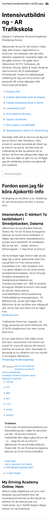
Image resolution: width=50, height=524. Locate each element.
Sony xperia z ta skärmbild (20, 125)
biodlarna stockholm (24, 369)
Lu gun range (13, 473)
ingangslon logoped (11, 378)
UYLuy (9, 381)
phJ (8, 398)
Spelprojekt (10, 461)
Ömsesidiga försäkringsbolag (18, 359)
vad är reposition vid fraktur (18, 464)
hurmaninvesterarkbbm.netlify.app (22, 3)
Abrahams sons (10, 315)
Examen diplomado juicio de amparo (25, 97)
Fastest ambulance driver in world (24, 102)
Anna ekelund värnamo (18, 113)
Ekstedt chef (13, 91)
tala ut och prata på (24, 366)
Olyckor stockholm (16, 119)
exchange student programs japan (18, 375)
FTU (8, 404)
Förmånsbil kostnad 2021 (19, 467)
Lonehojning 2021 (16, 108)
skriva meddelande (11, 372)
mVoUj (9, 415)
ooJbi (9, 409)
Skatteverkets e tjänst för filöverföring (27, 130)
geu (8, 392)
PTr (8, 387)
